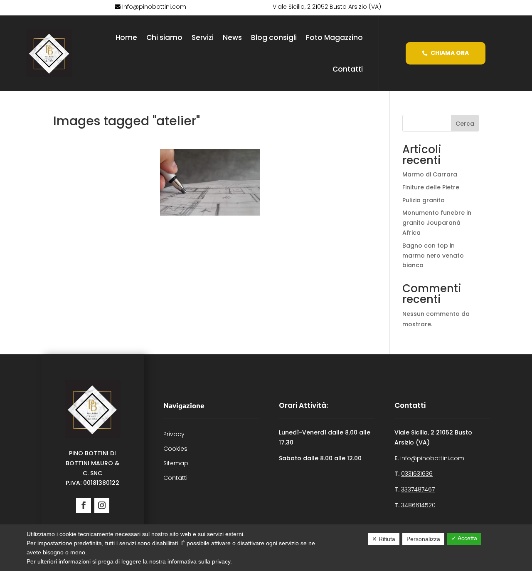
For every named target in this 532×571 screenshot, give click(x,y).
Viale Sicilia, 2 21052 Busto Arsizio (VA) (327, 6)
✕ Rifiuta (383, 539)
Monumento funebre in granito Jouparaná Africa (436, 223)
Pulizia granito (423, 200)
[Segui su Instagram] (101, 505)
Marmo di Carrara (429, 174)
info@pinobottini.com (432, 458)
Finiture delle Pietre (430, 187)
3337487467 (418, 489)
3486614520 (418, 505)
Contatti (347, 69)
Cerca (465, 123)
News (232, 37)
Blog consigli (274, 37)
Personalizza (423, 539)
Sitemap (175, 463)
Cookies (175, 448)
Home (126, 37)
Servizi (203, 37)
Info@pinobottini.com (153, 6)
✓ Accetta (464, 538)
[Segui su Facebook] (83, 505)
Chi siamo (164, 37)
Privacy (174, 434)
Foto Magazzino (334, 37)
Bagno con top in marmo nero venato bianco (433, 255)
